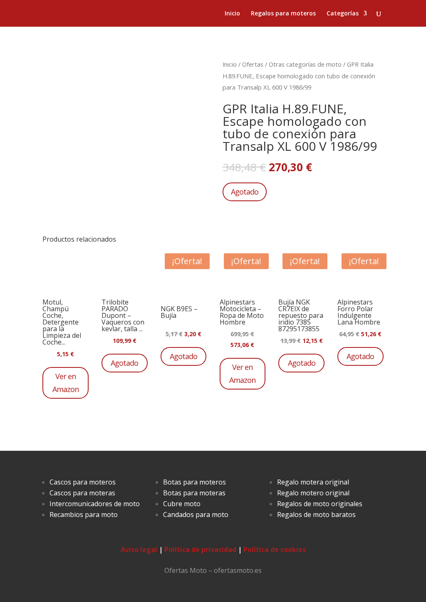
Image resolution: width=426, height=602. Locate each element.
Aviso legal (139, 549)
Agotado (244, 192)
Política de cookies (274, 549)
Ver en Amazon (65, 382)
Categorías (343, 13)
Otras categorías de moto (305, 64)
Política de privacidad (200, 549)
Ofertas (252, 64)
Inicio (232, 13)
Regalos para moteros (283, 13)
